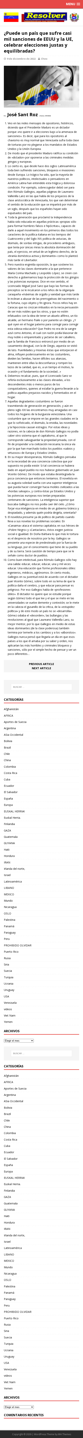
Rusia (7, 958)
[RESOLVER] (41, 17)
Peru (7, 939)
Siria (6, 964)
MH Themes (64, 1434)
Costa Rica (10, 773)
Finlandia (9, 824)
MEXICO (9, 894)
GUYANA (9, 843)
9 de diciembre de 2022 (21, 58)
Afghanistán (11, 709)
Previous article (41, 664)
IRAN (7, 862)
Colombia (10, 766)
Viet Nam (9, 1015)
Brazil (7, 747)
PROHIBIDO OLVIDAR (17, 945)
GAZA (7, 830)
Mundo (8, 900)
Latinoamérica (13, 881)
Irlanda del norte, (14, 868)
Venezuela (10, 1002)
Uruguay (9, 990)
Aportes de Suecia (15, 722)
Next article (41, 668)
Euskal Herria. (12, 817)
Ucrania (8, 983)
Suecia (8, 971)
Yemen (8, 1022)
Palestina (9, 920)
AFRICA (8, 715)
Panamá (9, 926)
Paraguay (10, 932)
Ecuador (9, 786)
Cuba (7, 779)
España (8, 798)
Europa (8, 805)
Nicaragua (10, 907)
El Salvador (11, 792)
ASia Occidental (13, 734)
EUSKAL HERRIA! (14, 811)
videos (8, 1009)
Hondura (9, 856)
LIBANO (9, 888)
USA (6, 996)
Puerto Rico (11, 951)
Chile (7, 754)
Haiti (6, 849)
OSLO (7, 913)
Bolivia (8, 741)
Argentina (10, 728)
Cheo (44, 58)
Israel (7, 875)
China (7, 760)
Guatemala (11, 837)
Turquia (8, 977)
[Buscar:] (41, 687)
